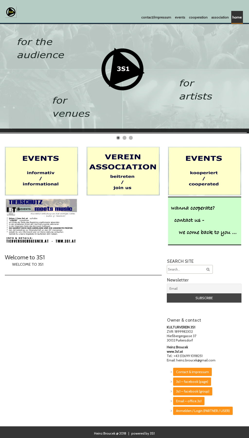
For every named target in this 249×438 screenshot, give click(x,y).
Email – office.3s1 (189, 401)
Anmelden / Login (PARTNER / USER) (203, 411)
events (180, 17)
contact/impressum (156, 17)
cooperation (198, 17)
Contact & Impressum (192, 372)
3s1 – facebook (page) (192, 381)
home (237, 17)
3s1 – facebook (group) (192, 391)
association (220, 17)
